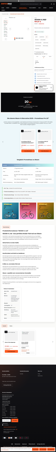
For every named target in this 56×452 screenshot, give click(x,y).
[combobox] (31, 4)
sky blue (37, 40)
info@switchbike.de (6, 402)
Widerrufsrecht (32, 444)
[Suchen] (40, 4)
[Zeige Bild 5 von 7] (21, 38)
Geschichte (40, 375)
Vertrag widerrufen (7, 385)
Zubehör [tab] (4, 326)
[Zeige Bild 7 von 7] (14, 39)
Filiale (39, 373)
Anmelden (15, 420)
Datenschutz (17, 444)
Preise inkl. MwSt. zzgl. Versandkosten (41, 27)
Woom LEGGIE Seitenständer (24, 343)
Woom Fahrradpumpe (10, 342)
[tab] (6, 227)
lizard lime (37, 49)
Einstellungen (35, 449)
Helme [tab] (11, 326)
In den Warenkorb (28, 151)
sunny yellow (43, 40)
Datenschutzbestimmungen (9, 427)
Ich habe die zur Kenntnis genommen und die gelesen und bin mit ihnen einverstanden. (10, 428)
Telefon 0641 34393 (6, 401)
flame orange (46, 46)
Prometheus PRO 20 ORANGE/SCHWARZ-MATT (27, 142)
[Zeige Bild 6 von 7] (22, 38)
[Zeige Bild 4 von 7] (19, 38)
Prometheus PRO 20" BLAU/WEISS (43, 142)
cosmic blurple (38, 46)
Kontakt (21, 373)
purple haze (42, 37)
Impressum (24, 444)
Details (28, 353)
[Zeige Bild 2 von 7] (16, 38)
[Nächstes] (28, 29)
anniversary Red (38, 43)
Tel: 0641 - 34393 (6, 374)
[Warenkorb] (54, 4)
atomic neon (46, 43)
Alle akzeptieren (51, 449)
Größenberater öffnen (39, 67)
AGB (16, 429)
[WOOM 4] (19, 29)
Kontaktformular (12, 381)
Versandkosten (24, 446)
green (36, 37)
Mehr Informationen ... (5, 449)
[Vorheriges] (10, 29)
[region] (16, 28)
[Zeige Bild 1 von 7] (14, 38)
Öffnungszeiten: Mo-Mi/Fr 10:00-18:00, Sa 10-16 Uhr (27, 0)
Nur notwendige (43, 449)
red (47, 37)
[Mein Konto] (51, 4)
